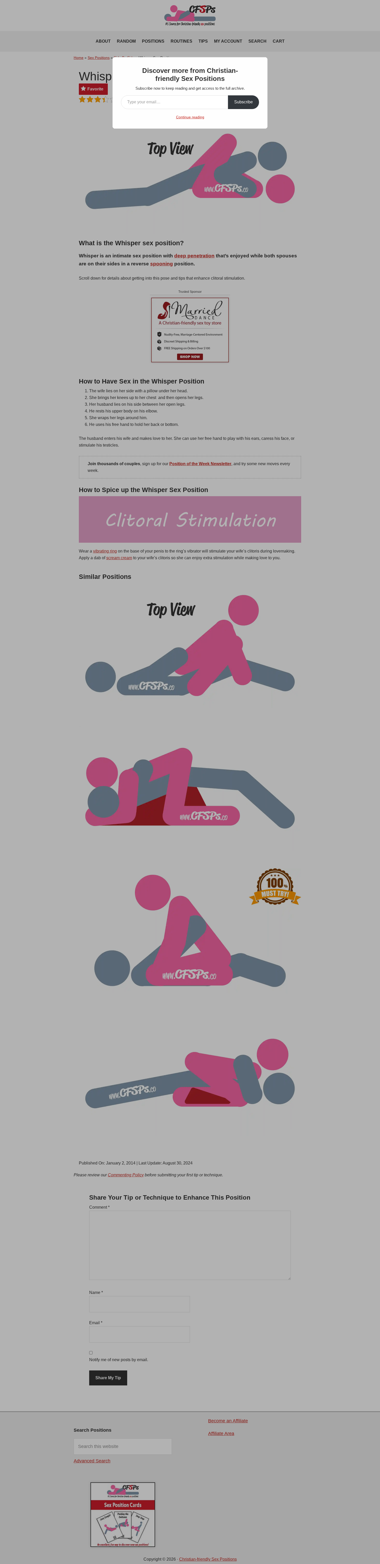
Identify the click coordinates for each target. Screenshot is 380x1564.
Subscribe (243, 102)
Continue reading (190, 117)
